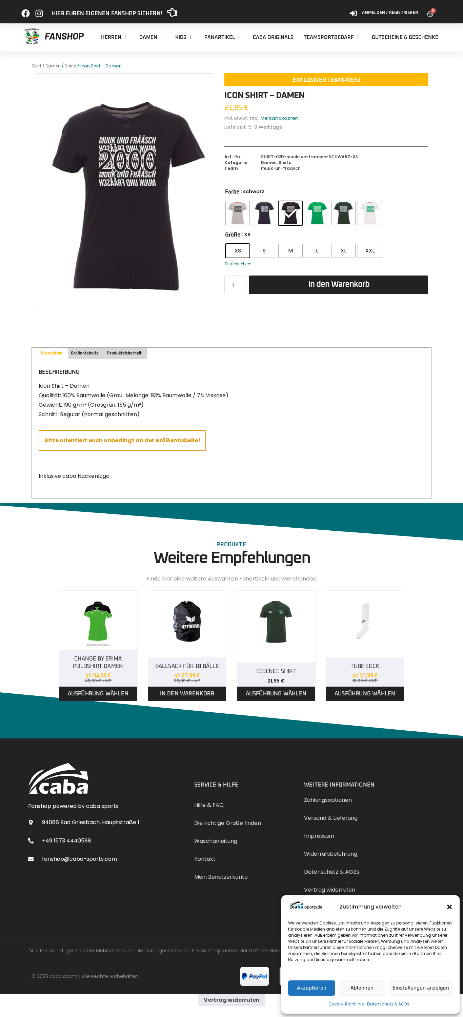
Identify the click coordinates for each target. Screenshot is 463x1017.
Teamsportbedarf (329, 37)
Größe (232, 235)
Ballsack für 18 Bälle (187, 666)
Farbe (232, 192)
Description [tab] (51, 353)
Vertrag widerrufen (232, 1000)
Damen (148, 37)
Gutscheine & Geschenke (405, 37)
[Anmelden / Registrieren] (353, 11)
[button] (449, 906)
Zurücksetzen (237, 264)
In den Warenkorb (338, 284)
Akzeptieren (311, 988)
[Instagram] (39, 10)
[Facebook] (25, 10)
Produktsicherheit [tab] (124, 353)
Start (36, 66)
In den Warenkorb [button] (187, 693)
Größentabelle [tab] (85, 353)
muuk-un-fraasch (281, 168)
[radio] (237, 213)
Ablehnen (362, 988)
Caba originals (273, 37)
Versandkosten (279, 118)
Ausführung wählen (98, 693)
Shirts (70, 66)
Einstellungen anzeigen (420, 988)
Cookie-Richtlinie (346, 1004)
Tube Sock (364, 666)
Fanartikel (219, 37)
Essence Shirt (276, 671)
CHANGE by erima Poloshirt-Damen (98, 662)
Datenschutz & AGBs (388, 1004)
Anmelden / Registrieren (390, 13)
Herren (111, 37)
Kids (180, 37)
